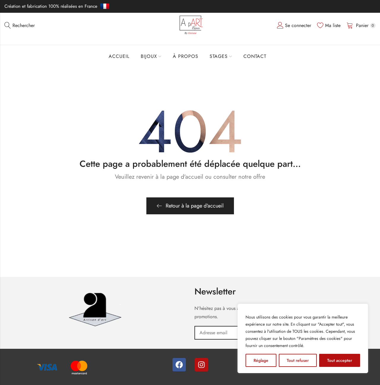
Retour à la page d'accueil (195, 206)
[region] (303, 338)
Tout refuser (298, 360)
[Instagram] (201, 364)
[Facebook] (179, 364)
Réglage (261, 360)
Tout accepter (339, 360)
